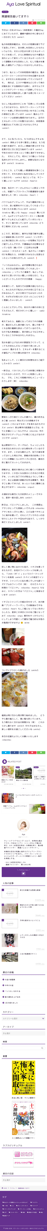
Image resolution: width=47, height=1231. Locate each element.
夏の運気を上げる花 (12, 997)
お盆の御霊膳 (10, 979)
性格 (23, 1212)
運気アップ (7, 1216)
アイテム (5, 12)
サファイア (35, 1206)
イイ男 (6, 1206)
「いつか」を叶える (12, 991)
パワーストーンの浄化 (25, 1209)
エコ (13, 1206)
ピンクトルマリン (39, 1209)
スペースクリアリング (10, 1209)
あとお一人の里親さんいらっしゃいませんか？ (16, 1202)
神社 (42, 1212)
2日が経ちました (11, 1003)
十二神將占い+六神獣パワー (23, 1138)
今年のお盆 (9, 985)
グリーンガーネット (23, 1206)
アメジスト (35, 1202)
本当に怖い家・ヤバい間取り (23, 1098)
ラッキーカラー (14, 1212)
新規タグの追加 (33, 1212)
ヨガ (5, 1212)
